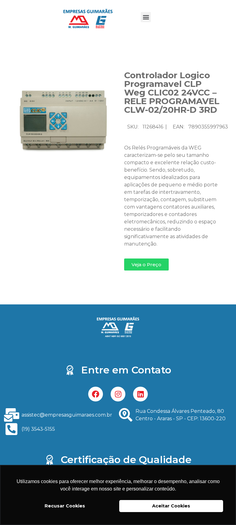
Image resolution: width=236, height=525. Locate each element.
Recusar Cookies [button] (65, 506)
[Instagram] (118, 394)
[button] (146, 17)
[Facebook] (95, 394)
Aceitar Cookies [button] (171, 506)
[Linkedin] (140, 394)
